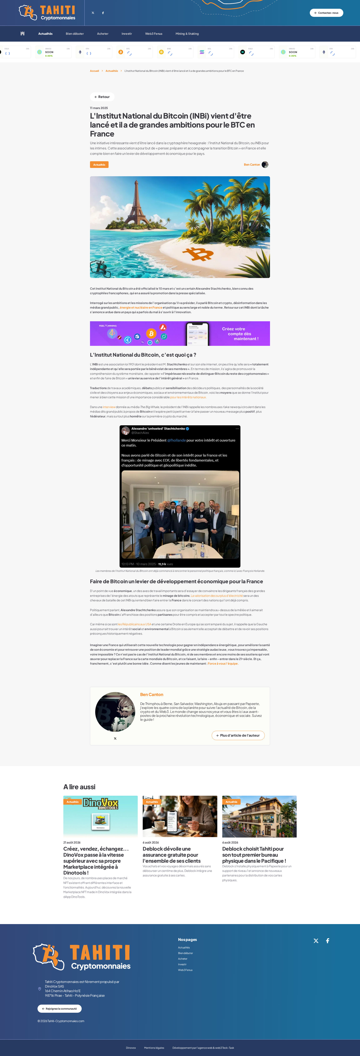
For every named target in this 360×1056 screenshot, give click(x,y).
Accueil (94, 70)
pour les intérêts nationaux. (188, 397)
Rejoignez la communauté (61, 1008)
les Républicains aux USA (134, 624)
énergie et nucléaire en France (141, 307)
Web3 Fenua (153, 33)
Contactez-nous (328, 12)
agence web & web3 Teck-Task (216, 1047)
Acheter (102, 33)
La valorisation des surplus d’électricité (217, 595)
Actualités (45, 33)
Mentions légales (154, 1047)
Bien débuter (75, 33)
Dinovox (131, 1047)
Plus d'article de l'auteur (240, 735)
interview (109, 407)
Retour (104, 97)
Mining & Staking (187, 33)
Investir (127, 33)
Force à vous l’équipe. (223, 663)
